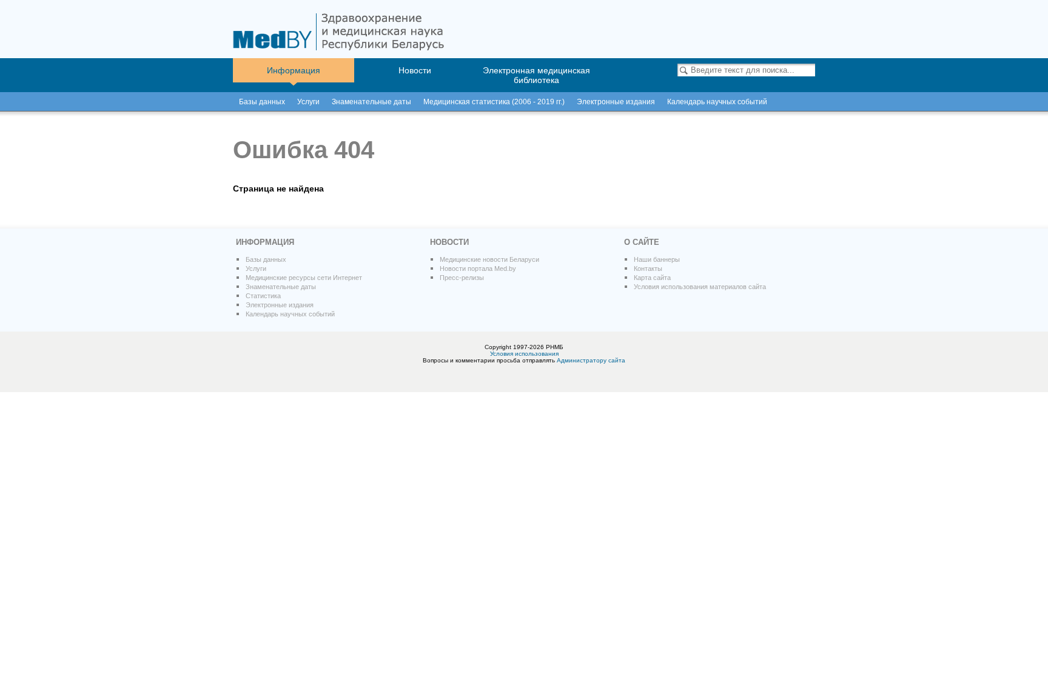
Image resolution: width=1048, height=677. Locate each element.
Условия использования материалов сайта (700, 286)
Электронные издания (280, 304)
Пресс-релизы (462, 277)
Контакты (648, 268)
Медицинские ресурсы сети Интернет (304, 277)
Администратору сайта (591, 360)
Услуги (308, 102)
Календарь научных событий (290, 314)
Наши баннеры (657, 259)
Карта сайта (652, 277)
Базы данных (262, 102)
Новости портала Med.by (478, 268)
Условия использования (524, 353)
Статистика (263, 295)
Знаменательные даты (371, 102)
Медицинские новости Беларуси (489, 259)
